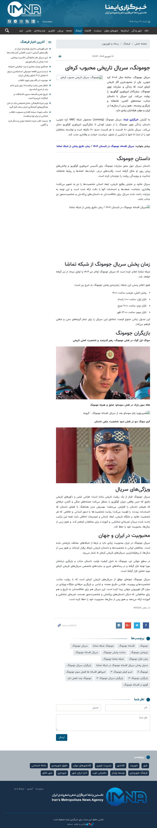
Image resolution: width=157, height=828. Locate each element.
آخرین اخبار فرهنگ (32, 42)
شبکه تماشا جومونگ (113, 659)
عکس (28, 31)
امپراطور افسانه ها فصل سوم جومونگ (85, 672)
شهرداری (62, 773)
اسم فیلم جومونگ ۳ (121, 672)
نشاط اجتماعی (38, 766)
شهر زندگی (137, 31)
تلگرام (15, 21)
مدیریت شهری (103, 766)
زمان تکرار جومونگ (138, 659)
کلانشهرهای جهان (82, 766)
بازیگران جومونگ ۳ (138, 678)
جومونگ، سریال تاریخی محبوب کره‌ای (107, 68)
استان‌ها (125, 31)
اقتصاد (87, 31)
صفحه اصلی (141, 44)
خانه (147, 31)
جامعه (69, 31)
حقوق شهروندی (60, 766)
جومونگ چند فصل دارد (79, 678)
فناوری (51, 31)
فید (27, 21)
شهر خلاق (47, 773)
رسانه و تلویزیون (110, 44)
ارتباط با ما (19, 789)
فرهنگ (78, 31)
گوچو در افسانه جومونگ (136, 685)
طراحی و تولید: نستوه (76, 824)
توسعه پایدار (118, 773)
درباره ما (40, 789)
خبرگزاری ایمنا (132, 120)
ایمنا (115, 9)
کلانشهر (121, 766)
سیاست (97, 31)
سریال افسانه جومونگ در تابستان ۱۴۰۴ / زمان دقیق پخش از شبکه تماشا (95, 146)
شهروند (134, 766)
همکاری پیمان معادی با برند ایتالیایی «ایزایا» (28, 66)
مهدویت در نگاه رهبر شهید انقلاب (33, 80)
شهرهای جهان (111, 31)
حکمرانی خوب (99, 773)
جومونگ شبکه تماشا (103, 646)
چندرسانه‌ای (39, 31)
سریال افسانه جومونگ (86, 652)
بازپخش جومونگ (139, 652)
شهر (145, 766)
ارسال (62, 737)
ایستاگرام (21, 21)
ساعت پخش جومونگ (114, 652)
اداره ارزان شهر (79, 773)
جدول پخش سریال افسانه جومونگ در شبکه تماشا (122, 665)
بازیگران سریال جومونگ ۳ (109, 678)
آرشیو (33, 21)
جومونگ (144, 646)
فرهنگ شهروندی (138, 773)
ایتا (9, 21)
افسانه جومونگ (127, 646)
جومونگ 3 (142, 672)
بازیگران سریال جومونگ (79, 665)
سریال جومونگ (80, 646)
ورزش (60, 31)
